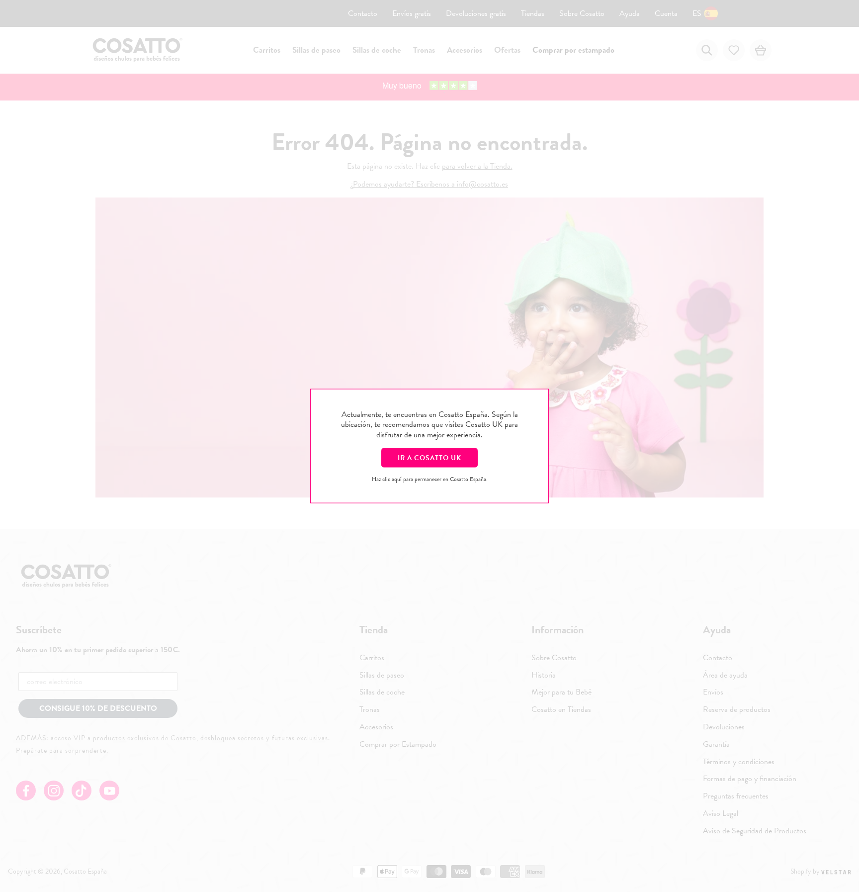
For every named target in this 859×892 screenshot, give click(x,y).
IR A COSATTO (429, 457)
